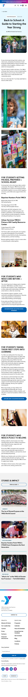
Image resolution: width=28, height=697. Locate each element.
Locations (17, 641)
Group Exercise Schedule (19, 632)
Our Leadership (5, 626)
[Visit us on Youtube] (11, 669)
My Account (16, 5)
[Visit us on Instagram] (7, 669)
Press (3, 631)
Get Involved (18, 636)
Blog (16, 638)
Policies (17, 644)
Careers (3, 628)
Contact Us (14, 615)
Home (10, 681)
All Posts (5, 11)
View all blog (13, 484)
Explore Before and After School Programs (14, 309)
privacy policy (22, 658)
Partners (3, 634)
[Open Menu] (26, 5)
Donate (5, 676)
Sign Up (14, 655)
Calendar (17, 626)
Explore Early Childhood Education (14, 398)
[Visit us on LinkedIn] (15, 669)
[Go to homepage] (3, 5)
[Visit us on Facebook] (3, 669)
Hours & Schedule (20, 628)
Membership (13, 676)
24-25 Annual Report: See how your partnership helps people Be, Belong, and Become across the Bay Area (14, 2)
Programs (17, 623)
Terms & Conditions (5, 681)
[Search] (18, 5)
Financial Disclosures (4, 637)
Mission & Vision (6, 623)
